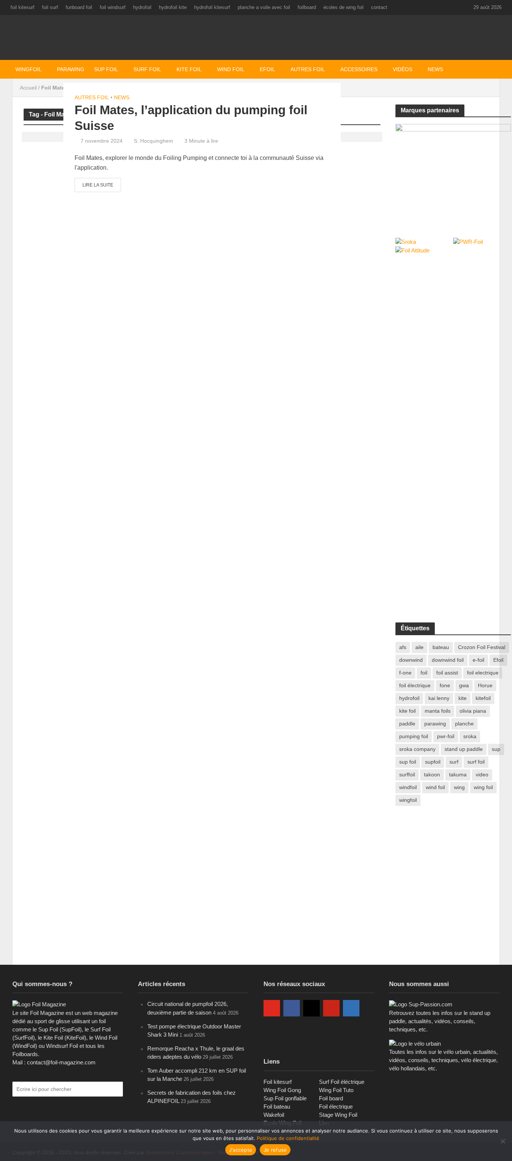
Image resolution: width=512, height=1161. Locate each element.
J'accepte (240, 1150)
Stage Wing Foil (338, 1115)
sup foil (407, 762)
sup (496, 749)
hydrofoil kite (173, 7)
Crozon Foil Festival (481, 647)
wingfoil (408, 800)
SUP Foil (106, 69)
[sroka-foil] (453, 172)
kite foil (407, 711)
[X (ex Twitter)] (271, 1032)
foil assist (447, 673)
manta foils (438, 711)
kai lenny (438, 698)
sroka (469, 736)
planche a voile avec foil (264, 7)
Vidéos (402, 69)
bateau (441, 647)
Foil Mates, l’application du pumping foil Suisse (191, 118)
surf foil (476, 762)
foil (424, 673)
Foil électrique (336, 1106)
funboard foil (79, 7)
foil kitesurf (22, 7)
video (482, 774)
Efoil (267, 69)
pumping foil (413, 736)
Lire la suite (97, 185)
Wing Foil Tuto (336, 1090)
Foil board (331, 1098)
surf (453, 762)
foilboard (307, 7)
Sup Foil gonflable (285, 1098)
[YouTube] (271, 1008)
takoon (432, 774)
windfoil (408, 787)
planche (464, 724)
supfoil (432, 762)
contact (379, 7)
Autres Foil (307, 69)
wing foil (483, 787)
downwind (411, 660)
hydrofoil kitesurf (212, 7)
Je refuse (275, 1150)
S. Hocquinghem (153, 141)
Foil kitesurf (277, 1082)
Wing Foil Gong (282, 1090)
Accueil (28, 88)
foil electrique (483, 673)
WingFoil (28, 69)
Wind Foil (230, 69)
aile (419, 647)
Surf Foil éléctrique (341, 1082)
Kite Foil (189, 69)
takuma (458, 774)
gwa (464, 685)
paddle (407, 724)
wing (459, 787)
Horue (485, 685)
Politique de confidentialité (288, 1138)
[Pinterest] (331, 1008)
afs (402, 647)
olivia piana (473, 711)
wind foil (435, 787)
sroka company (417, 749)
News (121, 97)
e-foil (478, 660)
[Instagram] (311, 1008)
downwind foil (448, 660)
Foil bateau (276, 1106)
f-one (405, 673)
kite (462, 698)
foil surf (50, 7)
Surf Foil (147, 69)
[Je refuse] (502, 1141)
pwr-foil (445, 736)
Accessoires (358, 69)
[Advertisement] (451, 316)
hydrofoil (142, 7)
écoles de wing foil (343, 7)
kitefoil (483, 698)
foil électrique (415, 685)
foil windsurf (113, 7)
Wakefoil (273, 1115)
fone (445, 685)
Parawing (70, 69)
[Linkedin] (351, 1008)
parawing (435, 724)
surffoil (407, 774)
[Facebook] (291, 1008)
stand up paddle (464, 749)
